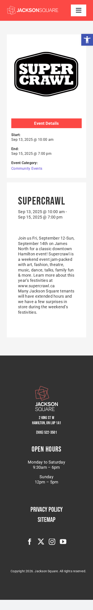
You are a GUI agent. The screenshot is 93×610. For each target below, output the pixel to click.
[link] (87, 40)
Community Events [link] (26, 168)
